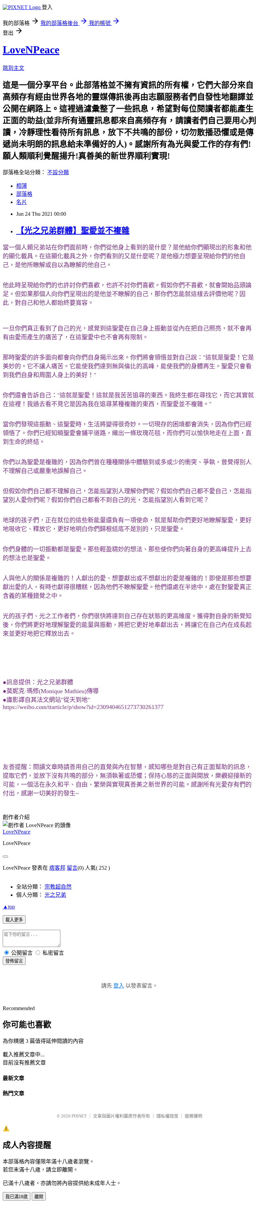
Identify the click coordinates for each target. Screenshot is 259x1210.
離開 (38, 1196)
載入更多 (14, 919)
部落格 (24, 194)
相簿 (21, 186)
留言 (72, 868)
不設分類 (58, 172)
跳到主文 (13, 68)
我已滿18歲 (16, 1196)
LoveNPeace (31, 50)
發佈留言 (14, 961)
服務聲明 (193, 1116)
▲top (9, 907)
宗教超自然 (58, 887)
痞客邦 (57, 868)
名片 (21, 202)
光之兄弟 (55, 895)
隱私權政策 (167, 1116)
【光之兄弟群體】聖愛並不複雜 (73, 230)
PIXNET (79, 1116)
